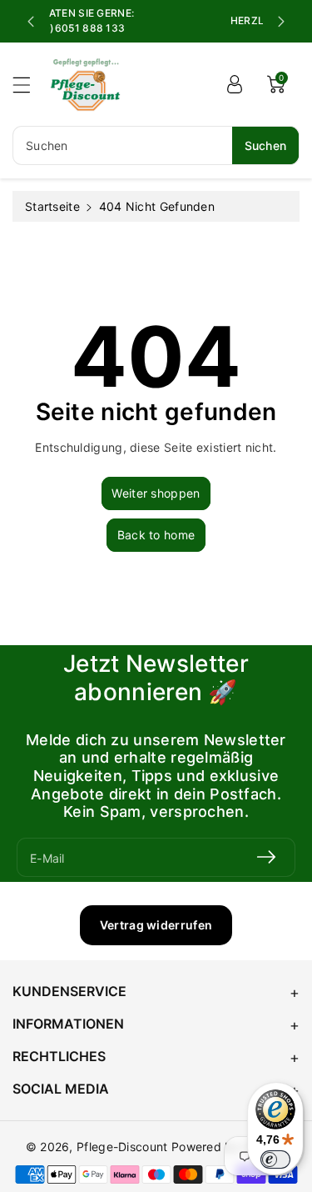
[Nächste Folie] (281, 21)
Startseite (52, 206)
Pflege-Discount (122, 1146)
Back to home (156, 535)
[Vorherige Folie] (30, 21)
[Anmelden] (234, 84)
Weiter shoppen (155, 493)
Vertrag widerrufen (156, 925)
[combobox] (156, 145)
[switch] (275, 1159)
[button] (29, 84)
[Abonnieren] (266, 857)
